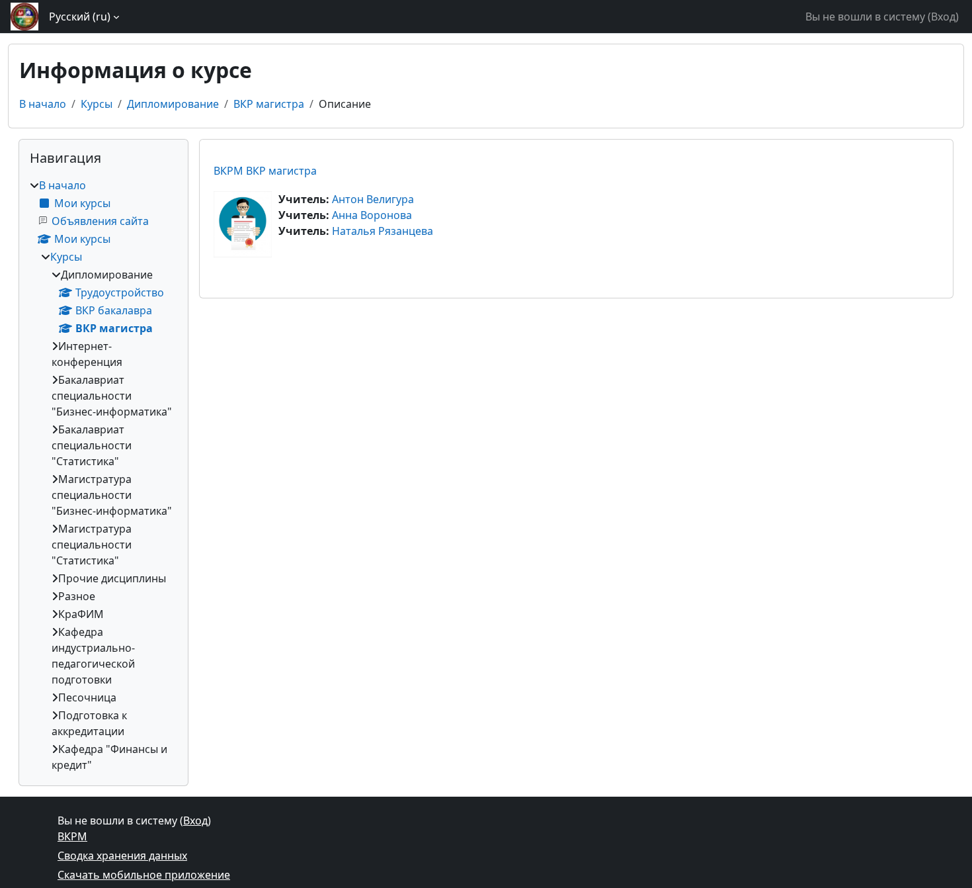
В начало (42, 104)
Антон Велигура (373, 199)
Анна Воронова (372, 215)
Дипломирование (173, 104)
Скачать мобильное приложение (144, 874)
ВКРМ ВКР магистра (265, 170)
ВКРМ (72, 836)
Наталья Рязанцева (382, 231)
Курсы (96, 104)
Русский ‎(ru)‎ (79, 16)
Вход (943, 16)
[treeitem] (103, 475)
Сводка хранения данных (122, 855)
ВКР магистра (268, 104)
